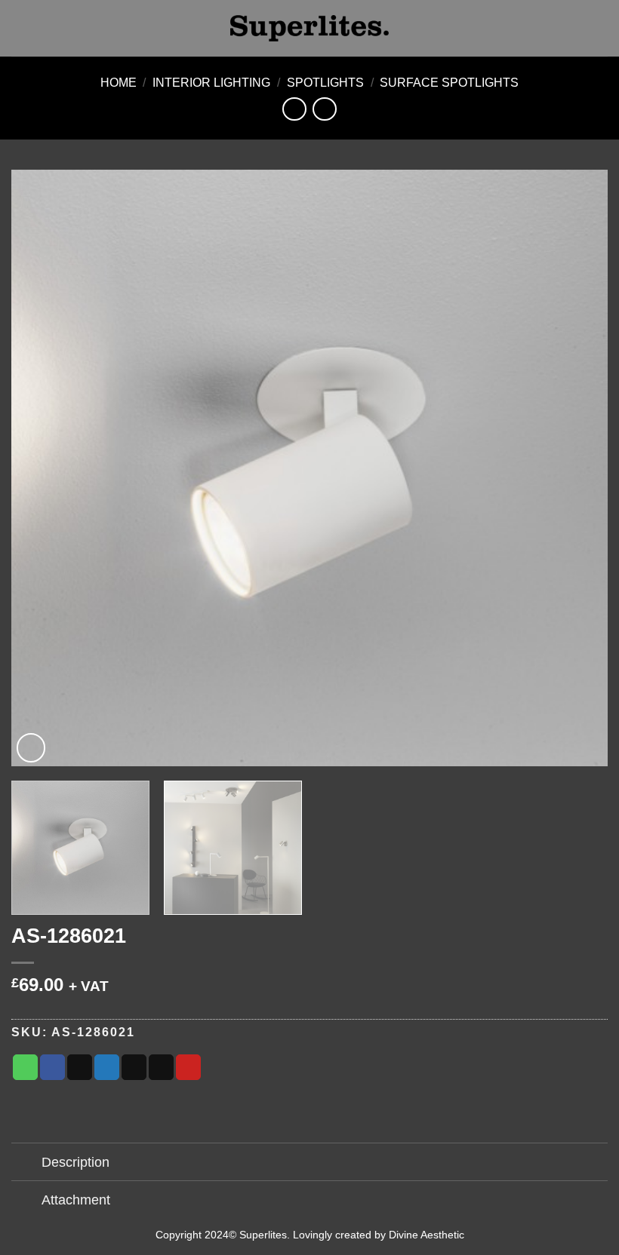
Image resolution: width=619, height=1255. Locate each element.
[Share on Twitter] (106, 1067)
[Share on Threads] (134, 1067)
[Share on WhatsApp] (25, 1067)
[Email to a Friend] (161, 1067)
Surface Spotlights (449, 82)
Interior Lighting (211, 82)
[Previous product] (324, 109)
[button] (20, 28)
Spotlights (325, 82)
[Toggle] (26, 1163)
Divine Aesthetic (426, 1235)
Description (75, 1162)
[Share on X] (79, 1067)
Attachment (76, 1199)
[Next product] (294, 109)
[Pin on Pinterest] (188, 1067)
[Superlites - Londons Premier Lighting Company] (309, 28)
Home (118, 82)
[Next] (576, 468)
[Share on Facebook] (52, 1067)
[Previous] (42, 468)
